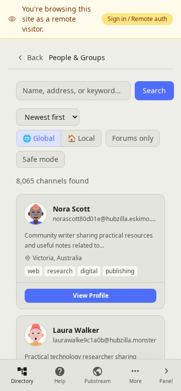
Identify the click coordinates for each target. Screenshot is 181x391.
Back (35, 57)
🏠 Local (81, 138)
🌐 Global (39, 138)
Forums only (132, 138)
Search (154, 90)
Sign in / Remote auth (137, 19)
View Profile (91, 295)
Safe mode (40, 159)
